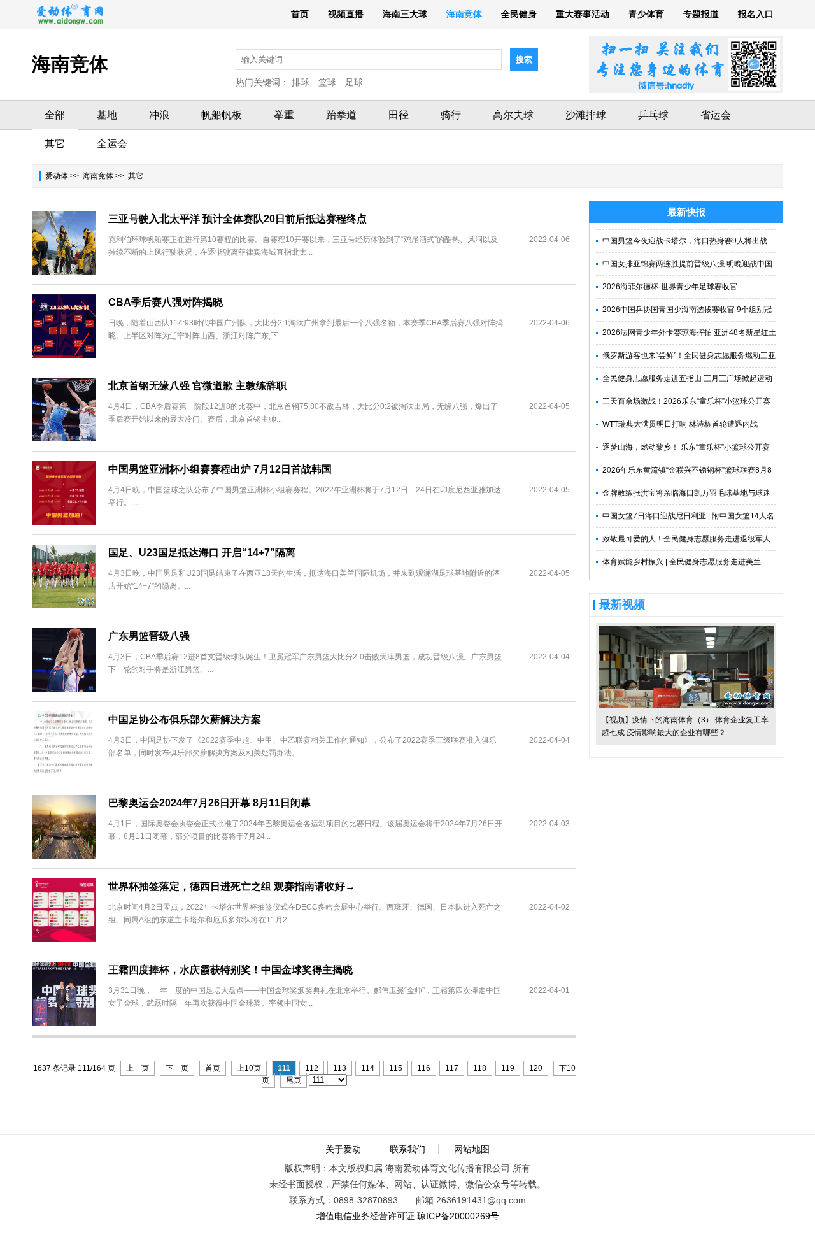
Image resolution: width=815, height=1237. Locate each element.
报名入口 (756, 14)
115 (395, 1068)
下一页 (177, 1068)
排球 (300, 82)
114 (367, 1068)
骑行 (451, 115)
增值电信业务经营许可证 (365, 1216)
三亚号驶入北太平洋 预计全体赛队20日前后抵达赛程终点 (237, 218)
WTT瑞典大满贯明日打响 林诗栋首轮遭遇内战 (680, 424)
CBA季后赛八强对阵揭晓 (165, 302)
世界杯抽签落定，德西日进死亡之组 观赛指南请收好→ (231, 886)
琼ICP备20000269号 (458, 1216)
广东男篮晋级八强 (149, 636)
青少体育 (646, 14)
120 (535, 1068)
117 (451, 1068)
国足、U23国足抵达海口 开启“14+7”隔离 (201, 552)
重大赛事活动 (582, 14)
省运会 (715, 115)
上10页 (249, 1068)
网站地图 (472, 1149)
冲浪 (159, 115)
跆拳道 (341, 115)
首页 (300, 14)
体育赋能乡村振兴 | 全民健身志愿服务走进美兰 (681, 561)
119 (507, 1068)
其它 (55, 143)
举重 (284, 115)
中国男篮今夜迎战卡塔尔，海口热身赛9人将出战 (684, 240)
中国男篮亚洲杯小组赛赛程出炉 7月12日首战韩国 (220, 469)
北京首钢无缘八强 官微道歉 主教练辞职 (197, 385)
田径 (398, 115)
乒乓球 (653, 115)
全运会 (112, 143)
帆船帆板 (221, 115)
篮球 (327, 82)
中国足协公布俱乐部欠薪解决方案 (184, 719)
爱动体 (56, 175)
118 (479, 1068)
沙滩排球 (585, 115)
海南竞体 (464, 14)
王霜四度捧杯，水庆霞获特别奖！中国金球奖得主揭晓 (230, 969)
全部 (55, 115)
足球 (354, 82)
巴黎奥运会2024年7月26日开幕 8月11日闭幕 (209, 802)
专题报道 (701, 14)
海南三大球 (405, 14)
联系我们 (407, 1149)
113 (339, 1068)
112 (311, 1068)
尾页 (293, 1080)
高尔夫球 (513, 115)
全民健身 (519, 14)
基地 (107, 115)
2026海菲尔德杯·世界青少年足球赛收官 (669, 286)
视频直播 (346, 14)
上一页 (137, 1068)
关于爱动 (343, 1149)
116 (423, 1068)
